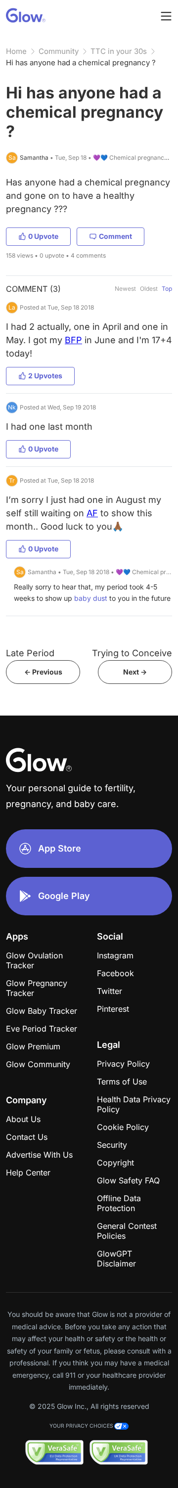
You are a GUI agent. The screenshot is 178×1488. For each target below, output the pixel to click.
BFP (73, 340)
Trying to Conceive (132, 653)
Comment (115, 236)
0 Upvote (43, 236)
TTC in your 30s (118, 51)
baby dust (90, 598)
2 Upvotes (45, 375)
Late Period (30, 653)
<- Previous (43, 672)
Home (16, 51)
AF (92, 513)
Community (59, 51)
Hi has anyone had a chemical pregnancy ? (81, 62)
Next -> (135, 672)
